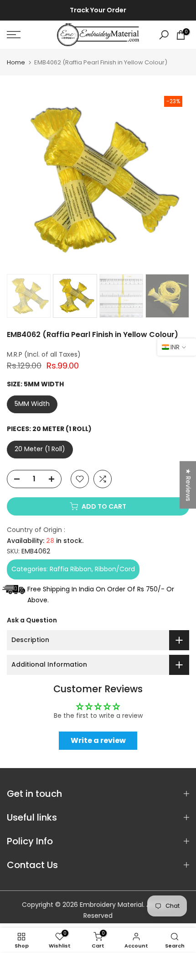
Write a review (98, 740)
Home (16, 62)
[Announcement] (98, 10)
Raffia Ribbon (71, 569)
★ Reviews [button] (188, 484)
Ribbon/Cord (115, 569)
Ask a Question (32, 620)
